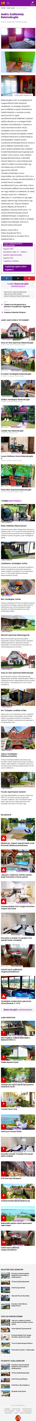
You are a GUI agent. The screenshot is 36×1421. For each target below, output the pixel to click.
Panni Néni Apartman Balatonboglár (16, 490)
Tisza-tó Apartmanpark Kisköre (22, 1343)
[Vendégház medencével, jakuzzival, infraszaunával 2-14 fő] (18, 987)
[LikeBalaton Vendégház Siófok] (18, 550)
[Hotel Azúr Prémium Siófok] (18, 1122)
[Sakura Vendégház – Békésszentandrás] (18, 737)
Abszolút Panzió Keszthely (20, 1296)
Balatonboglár (20, 292)
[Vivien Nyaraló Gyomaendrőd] (5, 1330)
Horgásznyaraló (27, 1411)
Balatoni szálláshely (25, 1413)
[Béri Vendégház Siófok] (18, 587)
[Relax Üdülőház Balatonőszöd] (18, 512)
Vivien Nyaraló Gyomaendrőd (21, 1329)
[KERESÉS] (8, 3)
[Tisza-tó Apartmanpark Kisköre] (5, 1344)
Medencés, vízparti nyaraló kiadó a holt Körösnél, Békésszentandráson (17, 844)
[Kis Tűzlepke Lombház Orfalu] (18, 697)
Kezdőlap (7, 1409)
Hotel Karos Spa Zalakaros (21, 1385)
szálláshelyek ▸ (18, 1009)
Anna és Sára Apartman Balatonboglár (17, 343)
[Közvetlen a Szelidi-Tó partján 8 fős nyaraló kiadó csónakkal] (18, 924)
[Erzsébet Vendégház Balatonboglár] (18, 360)
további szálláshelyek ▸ (18, 285)
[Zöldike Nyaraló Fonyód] (18, 1052)
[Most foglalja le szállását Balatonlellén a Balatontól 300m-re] (18, 1028)
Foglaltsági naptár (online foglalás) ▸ (15, 268)
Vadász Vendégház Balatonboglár (15, 399)
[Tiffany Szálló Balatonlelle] (5, 1283)
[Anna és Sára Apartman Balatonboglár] (18, 331)
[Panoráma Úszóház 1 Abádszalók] (5, 1351)
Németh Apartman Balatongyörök (15, 635)
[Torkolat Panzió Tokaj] (18, 1099)
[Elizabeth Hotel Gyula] (5, 1393)
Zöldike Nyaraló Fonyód (9, 1062)
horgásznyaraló (22, 871)
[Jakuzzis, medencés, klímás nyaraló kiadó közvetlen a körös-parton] (18, 861)
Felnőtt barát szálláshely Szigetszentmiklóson (11, 970)
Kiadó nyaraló (7, 339)
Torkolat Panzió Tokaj (9, 1109)
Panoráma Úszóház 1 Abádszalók (23, 1350)
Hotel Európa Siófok (18, 1288)
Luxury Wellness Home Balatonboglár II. (17, 457)
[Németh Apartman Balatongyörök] (18, 623)
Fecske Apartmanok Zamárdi (13, 792)
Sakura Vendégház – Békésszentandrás (10, 755)
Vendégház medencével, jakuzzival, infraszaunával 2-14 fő (16, 1002)
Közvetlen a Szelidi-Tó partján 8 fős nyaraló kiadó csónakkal (16, 939)
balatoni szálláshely (14, 294)
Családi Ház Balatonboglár (12, 431)
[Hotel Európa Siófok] (5, 1290)
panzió (18, 1107)
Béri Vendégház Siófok (11, 599)
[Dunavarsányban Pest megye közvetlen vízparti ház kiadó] (18, 892)
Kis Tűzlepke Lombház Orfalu (13, 710)
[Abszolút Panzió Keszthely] (5, 1298)
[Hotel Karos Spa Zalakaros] (5, 1386)
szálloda (18, 1129)
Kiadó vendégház (9, 1411)
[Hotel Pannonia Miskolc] (5, 1380)
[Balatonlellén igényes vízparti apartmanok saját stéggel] (18, 1213)
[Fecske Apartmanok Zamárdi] (18, 779)
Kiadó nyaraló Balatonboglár (17, 296)
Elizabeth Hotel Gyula (19, 1391)
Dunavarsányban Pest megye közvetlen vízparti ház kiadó (17, 907)
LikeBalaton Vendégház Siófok (14, 563)
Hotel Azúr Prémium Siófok (11, 1131)
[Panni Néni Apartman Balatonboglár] (18, 475)
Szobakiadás (8, 1413)
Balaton (8, 292)
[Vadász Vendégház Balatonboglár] (18, 388)
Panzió (18, 1411)
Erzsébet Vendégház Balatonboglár (16, 374)
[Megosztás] (6, 278)
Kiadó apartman (16, 966)
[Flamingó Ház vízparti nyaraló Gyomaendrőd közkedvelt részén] (18, 1075)
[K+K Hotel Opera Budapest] (18, 1169)
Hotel (16, 1413)
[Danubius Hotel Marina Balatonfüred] (5, 1306)
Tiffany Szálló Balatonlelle (20, 1282)
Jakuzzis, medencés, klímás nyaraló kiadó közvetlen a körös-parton (16, 876)
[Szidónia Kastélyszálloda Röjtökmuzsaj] (18, 1191)
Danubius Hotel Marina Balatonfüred (19, 1305)
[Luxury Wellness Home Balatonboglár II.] (18, 445)
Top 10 (32, 5)
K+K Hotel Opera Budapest (11, 1178)
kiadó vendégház (22, 998)
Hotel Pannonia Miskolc (20, 1379)
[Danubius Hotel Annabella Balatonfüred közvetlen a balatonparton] (5, 1276)
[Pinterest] (29, 278)
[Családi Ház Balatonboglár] (18, 416)
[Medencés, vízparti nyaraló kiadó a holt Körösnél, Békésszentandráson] (18, 829)
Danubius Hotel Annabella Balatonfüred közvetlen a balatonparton (20, 1275)
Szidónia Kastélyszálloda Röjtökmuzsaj (15, 1201)
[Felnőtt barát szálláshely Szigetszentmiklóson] (18, 955)
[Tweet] (18, 278)
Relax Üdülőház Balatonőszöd (13, 526)
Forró (3, 838)
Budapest (13, 1176)
